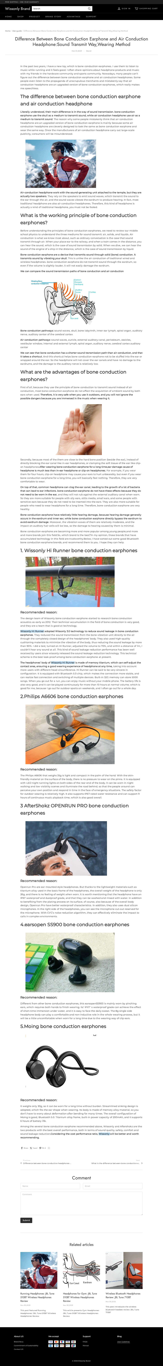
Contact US (18, 1349)
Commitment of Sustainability (26, 1345)
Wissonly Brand (17, 8)
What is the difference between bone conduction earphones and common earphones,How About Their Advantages (115, 1163)
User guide (17, 31)
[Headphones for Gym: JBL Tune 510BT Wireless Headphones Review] (81, 1270)
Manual (86, 1345)
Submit (26, 1220)
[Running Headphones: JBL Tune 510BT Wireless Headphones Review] (38, 1270)
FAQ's (85, 1342)
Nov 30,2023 (25, 1305)
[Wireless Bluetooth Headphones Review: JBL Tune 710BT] (124, 1270)
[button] (81, 301)
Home (8, 17)
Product (34, 17)
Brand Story (53, 17)
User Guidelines (123, 1342)
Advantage (73, 17)
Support (91, 17)
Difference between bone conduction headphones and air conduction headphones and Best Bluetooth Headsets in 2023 (47, 1163)
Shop (20, 17)
